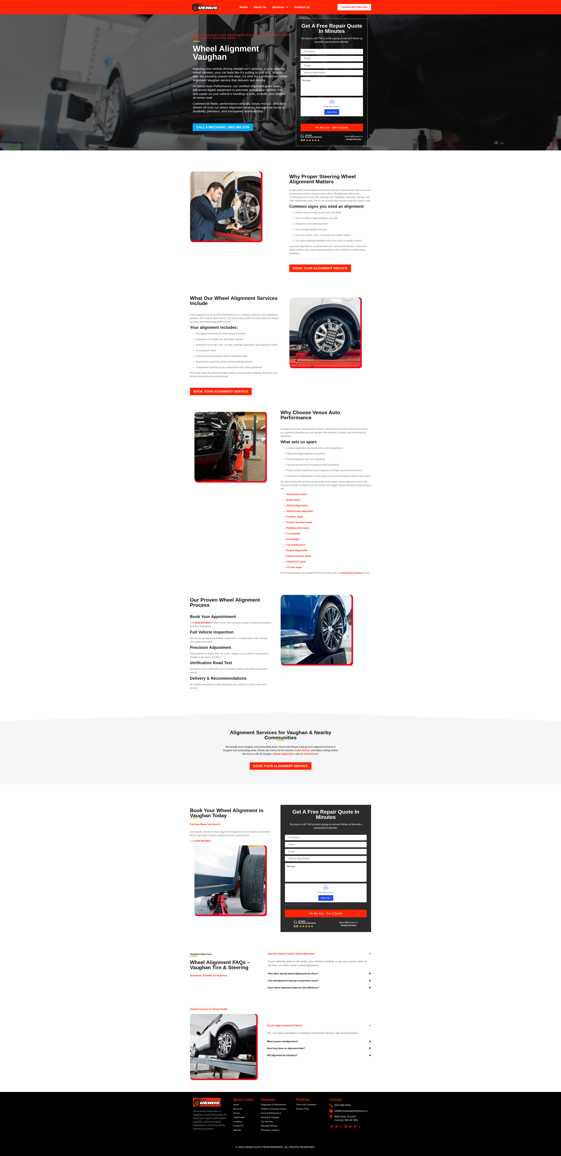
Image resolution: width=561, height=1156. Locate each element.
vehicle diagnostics (283, 754)
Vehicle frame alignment (299, 511)
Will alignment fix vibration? (282, 1055)
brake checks (302, 750)
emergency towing (351, 573)
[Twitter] (336, 1126)
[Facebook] (331, 1126)
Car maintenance (295, 545)
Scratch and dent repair (299, 522)
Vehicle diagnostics (297, 505)
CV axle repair (294, 567)
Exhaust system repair (298, 556)
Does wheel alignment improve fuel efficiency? (293, 987)
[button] (319, 956)
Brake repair (293, 500)
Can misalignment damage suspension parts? (293, 980)
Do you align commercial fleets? (284, 1025)
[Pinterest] (355, 1126)
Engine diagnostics (297, 550)
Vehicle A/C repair (296, 561)
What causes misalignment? (282, 1041)
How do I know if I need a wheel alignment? (291, 953)
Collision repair (294, 516)
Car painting (293, 533)
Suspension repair (296, 494)
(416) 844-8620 (203, 622)
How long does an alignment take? (286, 1048)
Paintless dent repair (297, 528)
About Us (259, 7)
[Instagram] (341, 1126)
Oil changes (292, 539)
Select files (332, 112)
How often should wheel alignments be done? (293, 973)
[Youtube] (350, 1126)
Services (278, 7)
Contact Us (302, 7)
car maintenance (308, 754)
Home (244, 7)
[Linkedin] (345, 1126)
